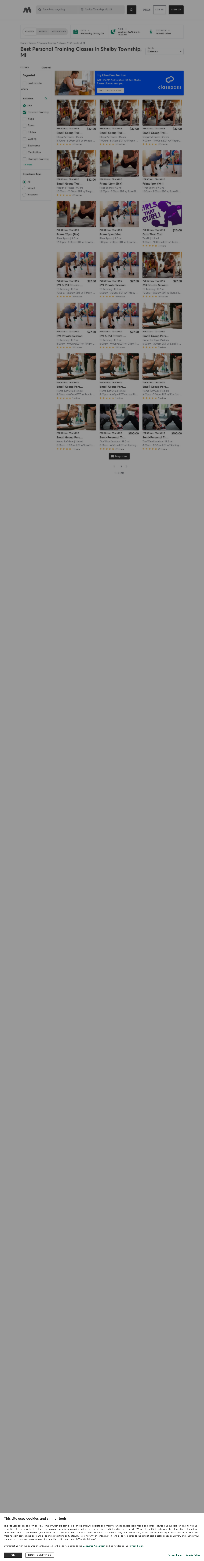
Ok (13, 1555)
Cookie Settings (39, 1555)
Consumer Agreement (94, 1546)
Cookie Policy (193, 1555)
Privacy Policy (136, 1546)
